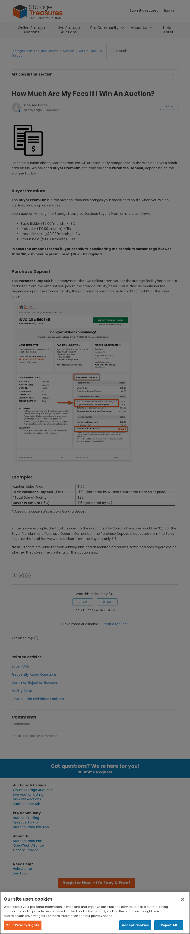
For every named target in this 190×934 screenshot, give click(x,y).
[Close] (182, 899)
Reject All (169, 925)
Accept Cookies (135, 925)
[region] (95, 913)
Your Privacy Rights (22, 925)
